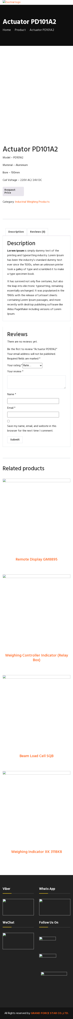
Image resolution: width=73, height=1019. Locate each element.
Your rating (15, 365)
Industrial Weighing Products (32, 202)
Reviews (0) (37, 232)
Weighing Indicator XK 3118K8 (36, 852)
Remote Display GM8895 (36, 559)
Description (16, 232)
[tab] (16, 232)
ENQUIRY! (11, 193)
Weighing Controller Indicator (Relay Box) (36, 657)
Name (11, 394)
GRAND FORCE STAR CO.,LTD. (50, 1013)
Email (11, 408)
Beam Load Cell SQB (36, 756)
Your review (15, 371)
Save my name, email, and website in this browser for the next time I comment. (31, 428)
